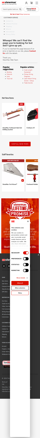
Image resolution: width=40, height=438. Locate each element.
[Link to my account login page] (26, 3)
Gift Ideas (4, 292)
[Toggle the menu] (37, 3)
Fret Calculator (6, 309)
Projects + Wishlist (7, 349)
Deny (20, 293)
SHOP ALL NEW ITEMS (19, 144)
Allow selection (20, 288)
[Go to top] (39, 254)
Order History (6, 351)
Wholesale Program (7, 354)
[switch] (26, 258)
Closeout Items (6, 286)
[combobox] (12, 9)
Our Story (4, 301)
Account (4, 346)
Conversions (5, 317)
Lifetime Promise (11, 24)
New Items (5, 281)
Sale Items (5, 283)
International (10, 32)
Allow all (20, 283)
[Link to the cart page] (31, 3)
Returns (8, 29)
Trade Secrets (6, 303)
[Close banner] (28, 221)
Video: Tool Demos (7, 306)
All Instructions (6, 314)
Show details (21, 278)
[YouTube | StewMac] (9, 266)
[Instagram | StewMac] (4, 266)
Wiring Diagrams (6, 311)
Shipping (9, 26)
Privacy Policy (10, 34)
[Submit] (20, 9)
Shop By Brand (6, 289)
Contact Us (9, 21)
